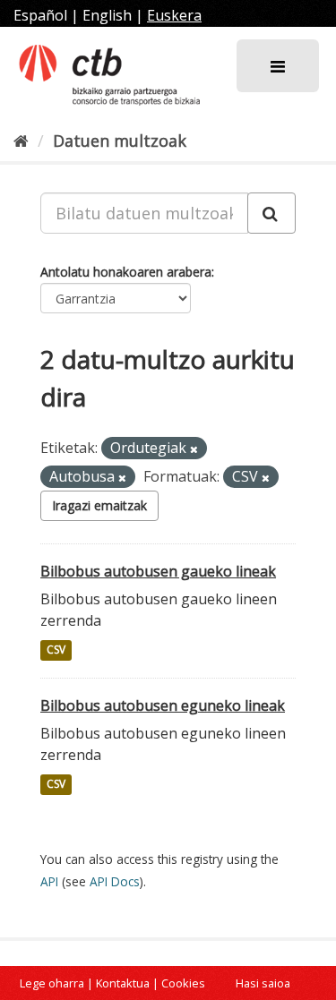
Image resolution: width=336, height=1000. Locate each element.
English (107, 15)
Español (40, 15)
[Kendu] (194, 449)
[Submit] (271, 213)
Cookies (183, 983)
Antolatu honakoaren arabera (125, 271)
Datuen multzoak (119, 140)
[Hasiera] (21, 140)
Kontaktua (123, 983)
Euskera (174, 15)
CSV (56, 650)
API (49, 881)
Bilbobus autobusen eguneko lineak (162, 705)
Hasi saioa (263, 983)
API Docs (115, 881)
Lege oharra (52, 983)
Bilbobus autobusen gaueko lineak (158, 571)
